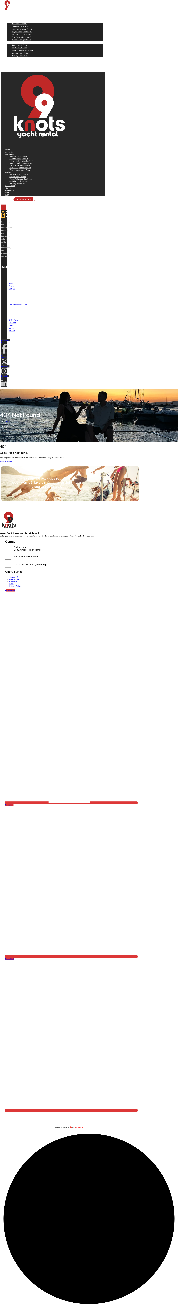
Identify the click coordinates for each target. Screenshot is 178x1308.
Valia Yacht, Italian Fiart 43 (20, 168)
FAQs (7, 192)
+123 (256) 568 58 (12, 286)
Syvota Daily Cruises (17, 177)
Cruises (11, 43)
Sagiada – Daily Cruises (18, 181)
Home (7, 149)
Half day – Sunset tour (20, 56)
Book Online (10, 186)
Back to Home (6, 461)
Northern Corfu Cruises (18, 174)
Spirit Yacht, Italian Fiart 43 (20, 165)
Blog (9, 69)
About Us (9, 152)
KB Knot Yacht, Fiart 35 (18, 159)
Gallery (8, 188)
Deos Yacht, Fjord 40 (18, 156)
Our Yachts (9, 154)
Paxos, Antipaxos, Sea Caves (20, 179)
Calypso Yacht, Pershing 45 (20, 163)
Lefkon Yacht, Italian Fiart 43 (21, 161)
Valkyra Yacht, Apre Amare (21, 40)
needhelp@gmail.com (18, 304)
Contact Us (12, 64)
